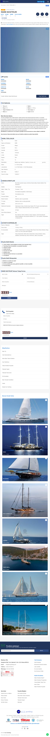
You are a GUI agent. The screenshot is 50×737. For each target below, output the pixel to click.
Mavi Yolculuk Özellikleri (7, 379)
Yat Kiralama (38, 660)
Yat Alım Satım (4, 702)
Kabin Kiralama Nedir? (39, 677)
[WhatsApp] (47, 734)
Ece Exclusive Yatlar (38, 671)
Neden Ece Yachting (6, 387)
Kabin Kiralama (38, 675)
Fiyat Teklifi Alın (42, 96)
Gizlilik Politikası (15, 734)
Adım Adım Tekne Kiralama (8, 358)
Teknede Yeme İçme (6, 372)
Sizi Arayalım (9, 311)
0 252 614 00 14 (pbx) (10, 313)
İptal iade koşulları (5, 734)
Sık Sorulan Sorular (22, 693)
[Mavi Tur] (25, 711)
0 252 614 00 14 (9, 666)
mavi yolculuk (10, 24)
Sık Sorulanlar (5, 376)
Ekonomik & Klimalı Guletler (40, 664)
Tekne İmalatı (4, 695)
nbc (27, 726)
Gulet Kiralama (37, 662)
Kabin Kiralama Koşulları (39, 686)
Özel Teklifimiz (5, 362)
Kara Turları (3, 697)
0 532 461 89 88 (10, 669)
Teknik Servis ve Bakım (6, 693)
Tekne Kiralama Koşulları (7, 365)
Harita (3, 383)
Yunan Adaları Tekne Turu (40, 682)
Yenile (10, 292)
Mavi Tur (4, 351)
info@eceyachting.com (11, 664)
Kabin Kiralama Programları (40, 680)
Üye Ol (41, 650)
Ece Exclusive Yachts (10, 9)
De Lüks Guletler (38, 669)
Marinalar (20, 702)
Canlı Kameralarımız (6, 355)
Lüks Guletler (37, 666)
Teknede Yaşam (5, 369)
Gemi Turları (37, 684)
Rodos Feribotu (4, 700)
